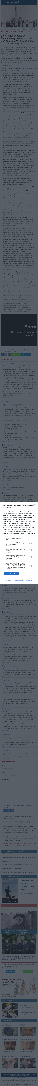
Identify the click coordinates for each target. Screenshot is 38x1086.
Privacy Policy (29, 580)
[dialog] (19, 543)
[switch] (30, 543)
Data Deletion (9, 580)
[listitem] (19, 539)
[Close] (34, 506)
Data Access (19, 580)
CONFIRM (11, 573)
